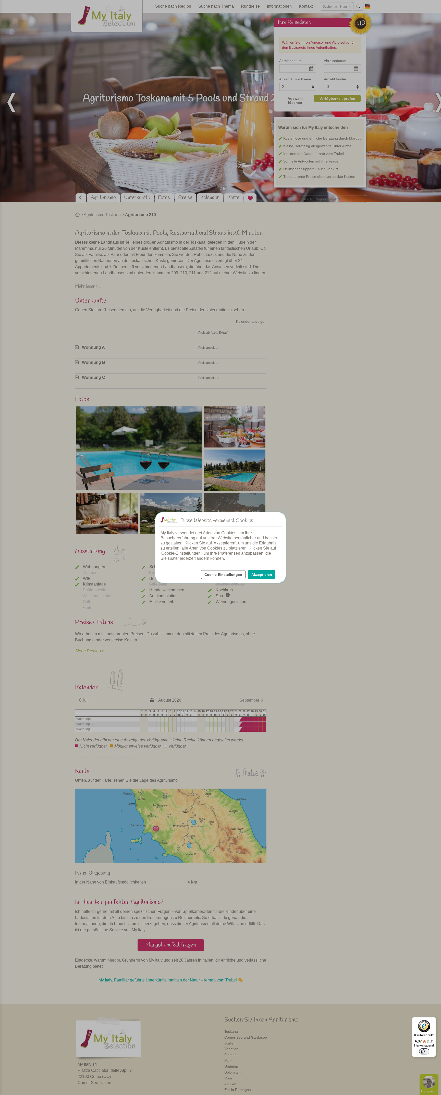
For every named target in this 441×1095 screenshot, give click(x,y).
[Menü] (433, 1020)
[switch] (424, 1051)
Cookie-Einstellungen (223, 575)
